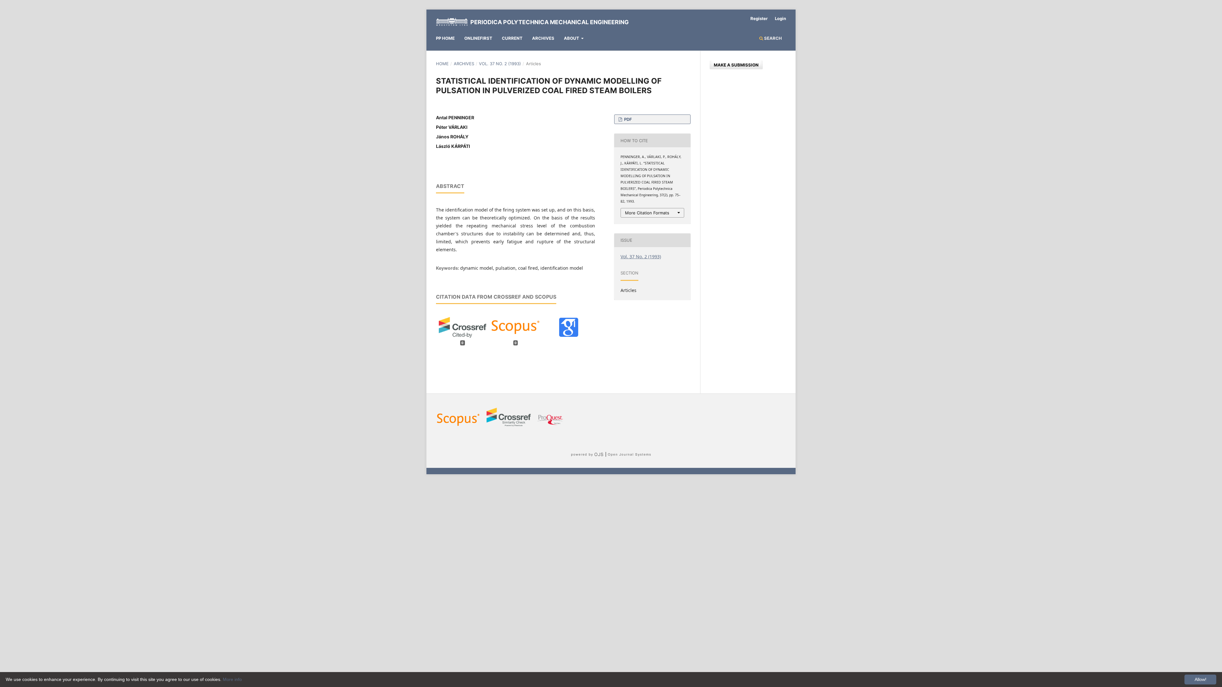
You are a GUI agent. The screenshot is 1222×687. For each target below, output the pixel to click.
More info (232, 679)
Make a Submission (736, 64)
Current (512, 38)
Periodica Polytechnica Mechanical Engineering (549, 22)
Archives (543, 38)
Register (759, 18)
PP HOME (445, 38)
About (572, 38)
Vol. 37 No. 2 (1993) (500, 63)
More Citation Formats (647, 212)
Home (442, 63)
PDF (627, 119)
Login (780, 18)
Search (772, 38)
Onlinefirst (478, 38)
